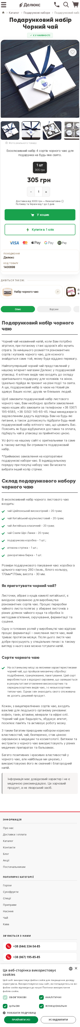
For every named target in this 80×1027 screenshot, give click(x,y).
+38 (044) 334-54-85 (26, 946)
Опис (18, 309)
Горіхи (7, 885)
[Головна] (3, 12)
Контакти (9, 847)
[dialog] (40, 995)
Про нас (8, 828)
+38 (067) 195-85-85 (26, 957)
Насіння (8, 911)
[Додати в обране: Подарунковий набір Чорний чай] (72, 52)
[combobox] (71, 969)
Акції (6, 860)
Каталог (8, 841)
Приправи (9, 904)
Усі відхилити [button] (58, 1019)
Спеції (7, 898)
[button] (62, 201)
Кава (6, 924)
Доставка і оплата (14, 834)
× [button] (75, 968)
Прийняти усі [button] (21, 1019)
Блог (6, 854)
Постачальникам (14, 867)
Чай (5, 917)
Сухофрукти (10, 892)
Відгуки (54, 309)
